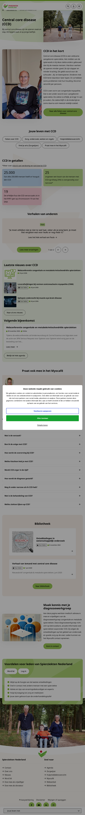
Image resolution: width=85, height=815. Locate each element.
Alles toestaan (42, 418)
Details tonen (42, 425)
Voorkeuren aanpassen (42, 411)
